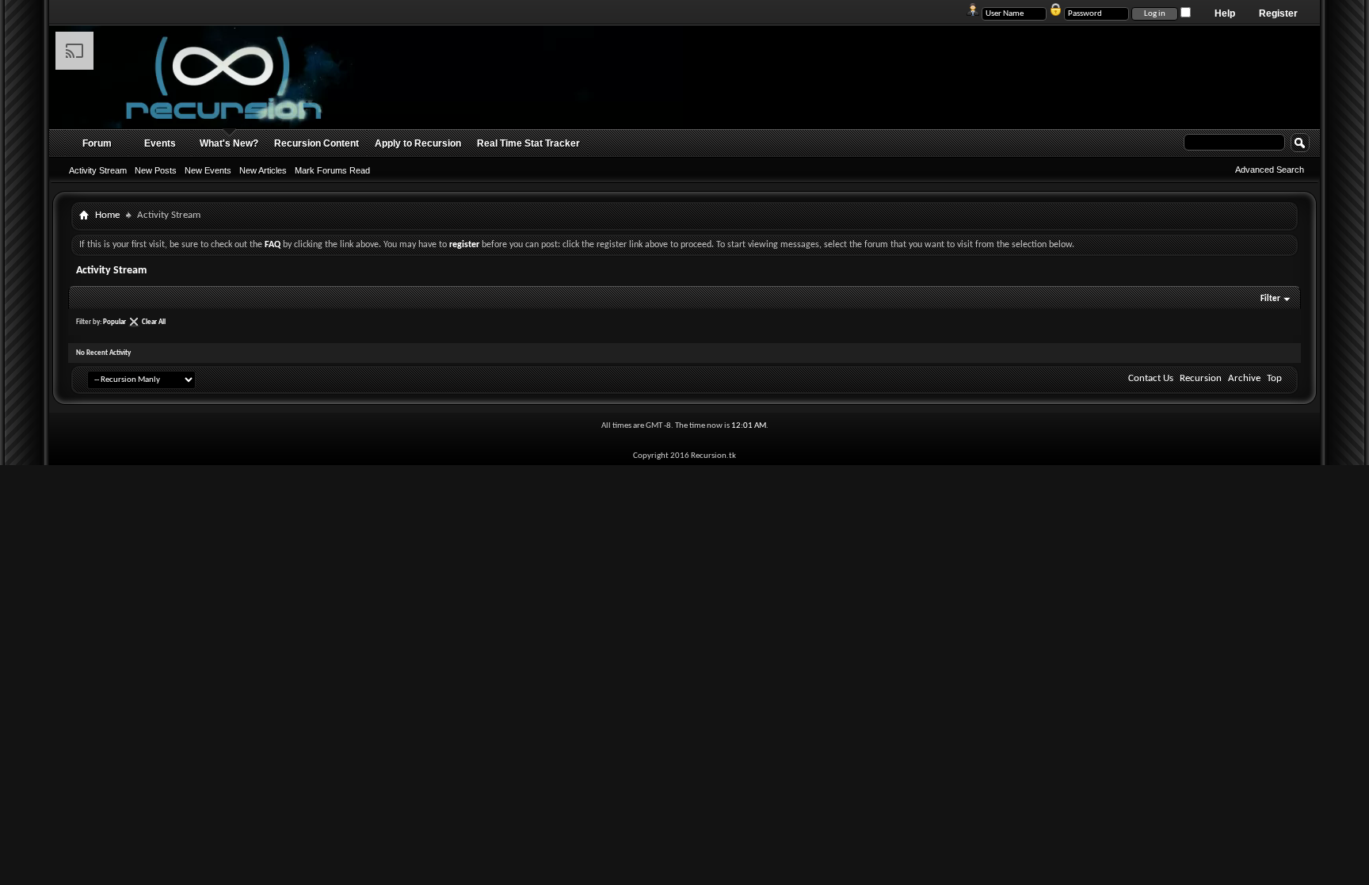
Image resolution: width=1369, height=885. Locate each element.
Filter (1270, 299)
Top (1274, 378)
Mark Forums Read (332, 170)
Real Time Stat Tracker (528, 143)
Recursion (1201, 378)
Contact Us (1150, 378)
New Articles (263, 170)
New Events (208, 170)
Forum (97, 143)
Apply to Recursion (418, 143)
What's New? (229, 143)
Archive (1244, 378)
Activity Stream (98, 170)
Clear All (154, 322)
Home (107, 215)
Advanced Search (1269, 169)
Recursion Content (316, 143)
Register (1278, 13)
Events (160, 143)
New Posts (156, 170)
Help (1225, 13)
